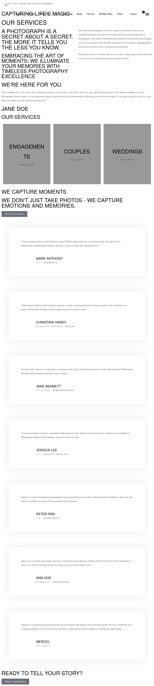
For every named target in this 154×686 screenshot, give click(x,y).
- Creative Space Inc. (55, 454)
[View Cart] (142, 14)
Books (79, 14)
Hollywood (44, 14)
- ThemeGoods (50, 518)
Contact (133, 14)
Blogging (19, 14)
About (120, 14)
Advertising (67, 14)
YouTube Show (105, 14)
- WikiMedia (49, 263)
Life (55, 14)
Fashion (31, 14)
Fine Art (90, 14)
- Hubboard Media (62, 390)
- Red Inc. (69, 326)
